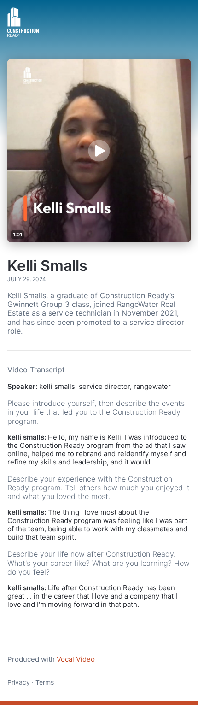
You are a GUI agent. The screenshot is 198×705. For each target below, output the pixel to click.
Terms (44, 682)
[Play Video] (99, 150)
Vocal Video (76, 659)
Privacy (18, 682)
